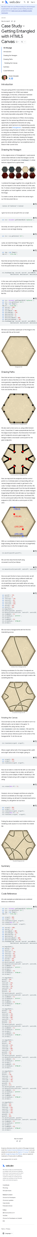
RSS (4, 1221)
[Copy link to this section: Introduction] (14, 85)
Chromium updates (8, 1200)
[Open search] (25, 2)
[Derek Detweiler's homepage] (12, 79)
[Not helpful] (14, 21)
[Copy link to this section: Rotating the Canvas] (19, 718)
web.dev (3, 18)
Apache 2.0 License (23, 1152)
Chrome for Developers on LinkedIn (12, 1218)
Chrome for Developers (9, 1197)
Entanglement (16, 127)
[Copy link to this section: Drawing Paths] (16, 372)
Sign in (33, 2)
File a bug (5, 1188)
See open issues (7, 1190)
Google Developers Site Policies (14, 1154)
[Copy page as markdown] (22, 41)
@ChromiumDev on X (9, 1212)
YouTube (5, 1215)
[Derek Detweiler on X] (10, 79)
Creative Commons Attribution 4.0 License (18, 1150)
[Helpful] (12, 21)
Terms (3, 1229)
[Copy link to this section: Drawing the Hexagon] (22, 150)
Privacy (8, 1229)
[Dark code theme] (34, 204)
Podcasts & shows (7, 1206)
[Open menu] (2, 2)
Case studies (6, 1203)
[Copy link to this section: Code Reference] (18, 894)
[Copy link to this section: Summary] (11, 866)
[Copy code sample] (36, 204)
